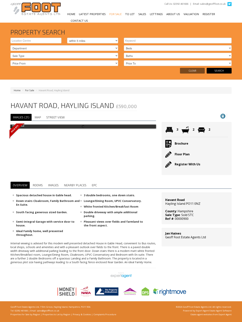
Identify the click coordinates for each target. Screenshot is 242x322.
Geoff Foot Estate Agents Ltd (185, 237)
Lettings (156, 14)
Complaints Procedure (104, 314)
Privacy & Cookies (82, 314)
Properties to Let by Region (56, 314)
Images (53, 185)
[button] (222, 116)
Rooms (38, 185)
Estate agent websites (201, 314)
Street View (55, 117)
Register (208, 14)
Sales (142, 14)
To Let (130, 14)
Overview (20, 185)
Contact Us (79, 20)
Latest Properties (92, 14)
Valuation (191, 14)
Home (71, 14)
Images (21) (21, 117)
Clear (192, 70)
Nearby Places (75, 185)
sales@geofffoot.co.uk (213, 3)
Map (38, 117)
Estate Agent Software (220, 310)
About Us (173, 14)
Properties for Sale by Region (25, 314)
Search (219, 70)
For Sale (115, 14)
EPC (94, 185)
